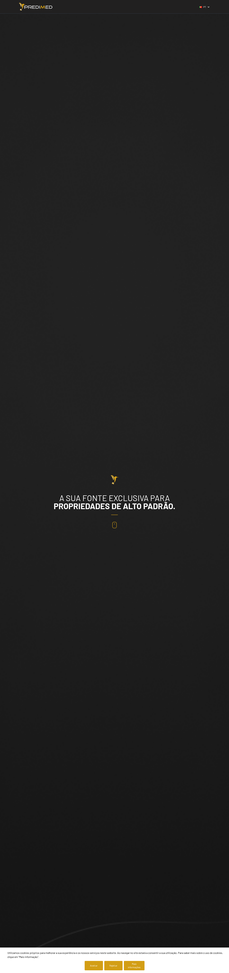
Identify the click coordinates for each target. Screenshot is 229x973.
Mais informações (134, 965)
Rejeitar (113, 965)
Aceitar (94, 965)
